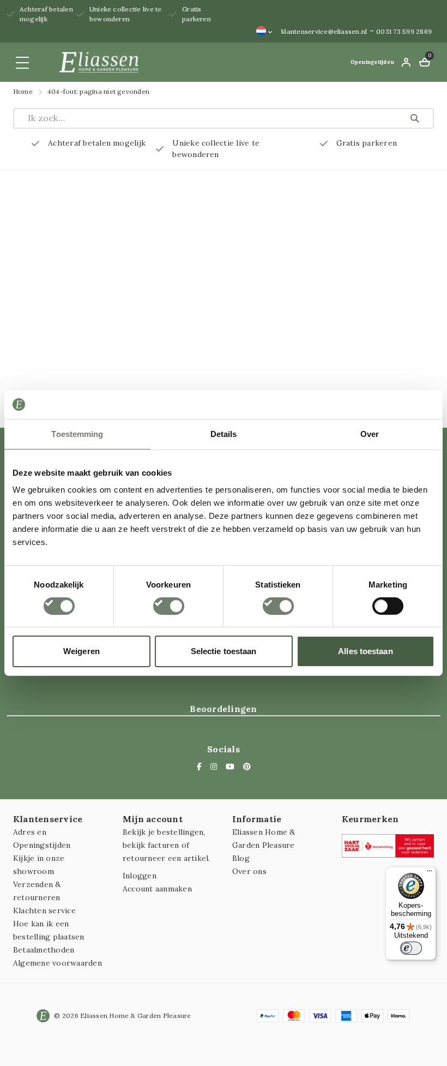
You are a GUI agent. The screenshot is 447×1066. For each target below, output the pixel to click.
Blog (241, 858)
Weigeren (81, 651)
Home (23, 91)
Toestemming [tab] (77, 433)
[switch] (168, 606)
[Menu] (429, 873)
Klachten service (44, 910)
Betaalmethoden (43, 950)
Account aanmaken (157, 889)
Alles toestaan (365, 651)
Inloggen (139, 876)
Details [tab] (223, 433)
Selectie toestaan (224, 651)
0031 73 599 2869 (404, 31)
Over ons (249, 871)
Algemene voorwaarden (57, 963)
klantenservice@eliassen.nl (324, 31)
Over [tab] (369, 433)
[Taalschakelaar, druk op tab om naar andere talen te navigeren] (264, 31)
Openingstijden (372, 61)
